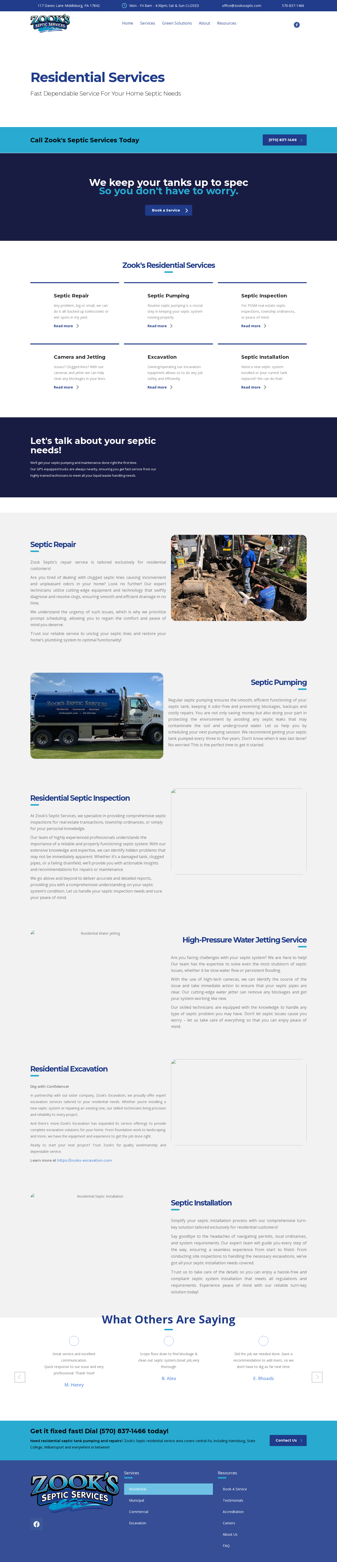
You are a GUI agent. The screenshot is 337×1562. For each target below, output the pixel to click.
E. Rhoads (263, 1378)
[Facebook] (36, 1524)
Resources (226, 23)
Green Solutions (177, 23)
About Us (230, 1534)
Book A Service (235, 1489)
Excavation (137, 1523)
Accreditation (233, 1511)
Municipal (136, 1500)
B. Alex (169, 1378)
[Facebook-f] (297, 25)
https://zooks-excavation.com (84, 1160)
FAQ (226, 1545)
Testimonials (233, 1500)
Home (127, 23)
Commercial (138, 1511)
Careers (229, 1523)
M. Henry (74, 1385)
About (204, 23)
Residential (137, 1489)
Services (147, 23)
